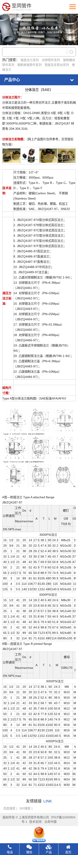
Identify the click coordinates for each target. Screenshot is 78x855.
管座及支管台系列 (57, 65)
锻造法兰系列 (30, 60)
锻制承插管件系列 (29, 65)
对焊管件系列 (51, 60)
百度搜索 (9, 808)
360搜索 (25, 808)
